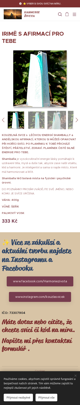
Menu (74, 14)
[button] (59, 14)
